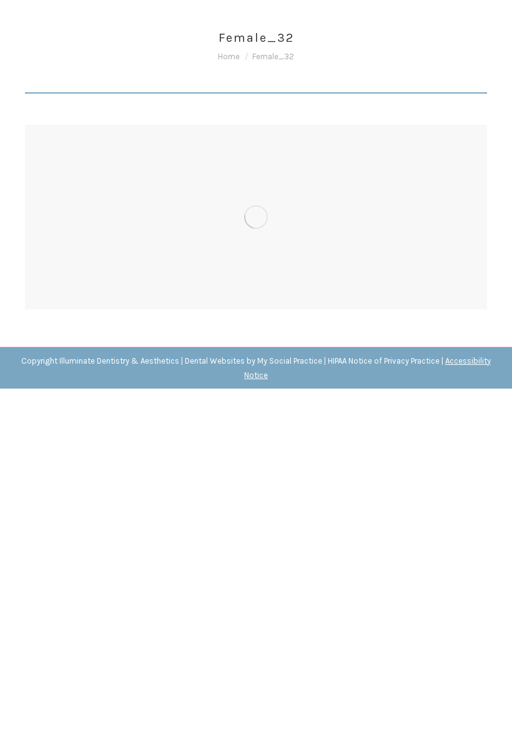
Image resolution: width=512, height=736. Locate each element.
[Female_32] (256, 217)
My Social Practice (288, 361)
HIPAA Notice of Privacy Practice (384, 361)
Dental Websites (215, 361)
